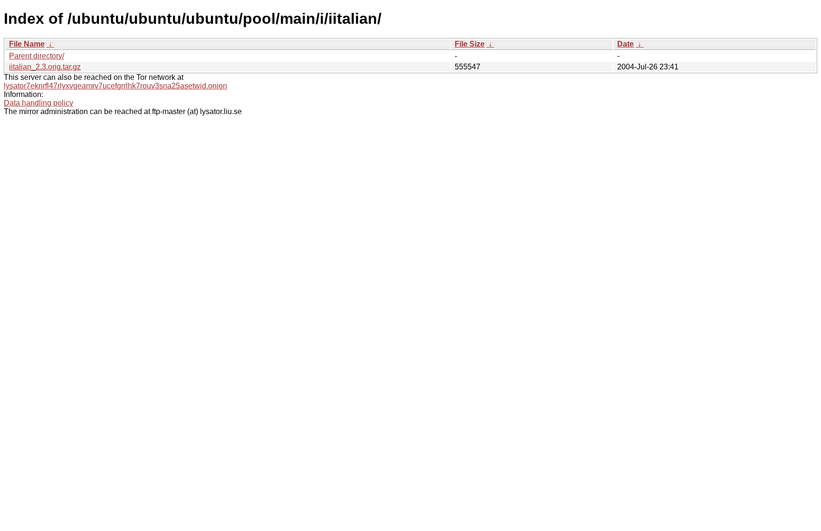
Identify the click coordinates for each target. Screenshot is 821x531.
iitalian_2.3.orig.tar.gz (45, 67)
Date (625, 44)
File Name (27, 44)
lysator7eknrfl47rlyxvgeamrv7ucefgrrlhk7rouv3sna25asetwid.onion (115, 86)
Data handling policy (38, 103)
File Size (470, 44)
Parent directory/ (36, 56)
